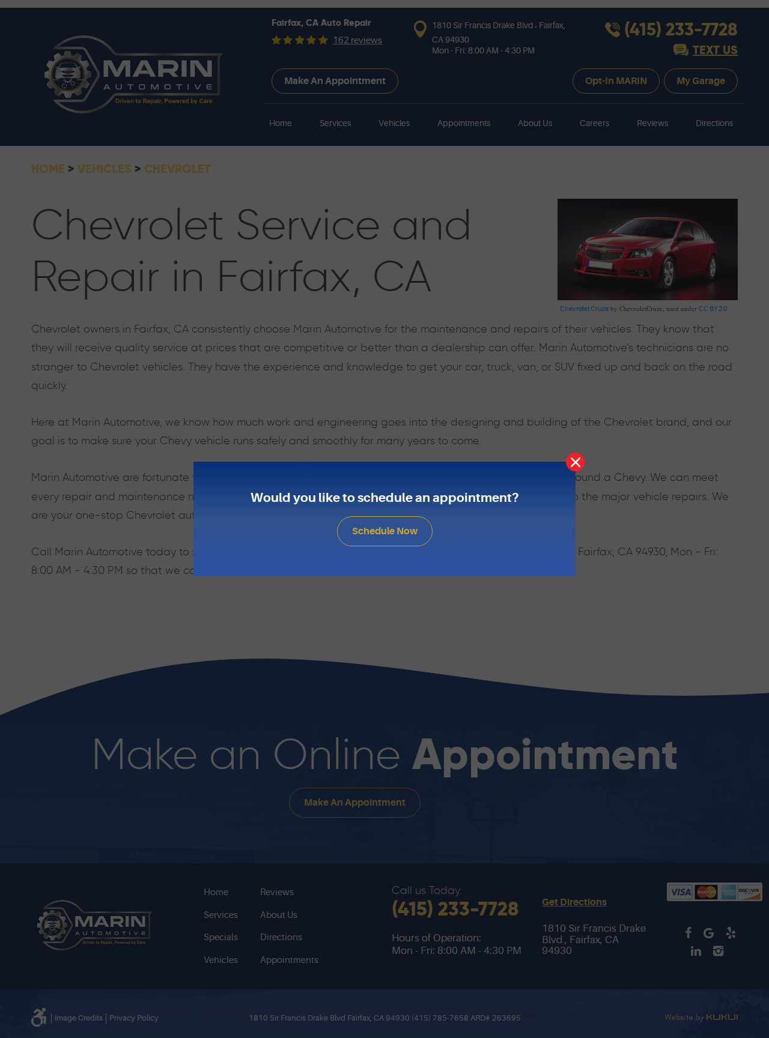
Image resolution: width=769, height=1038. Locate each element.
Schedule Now (385, 531)
